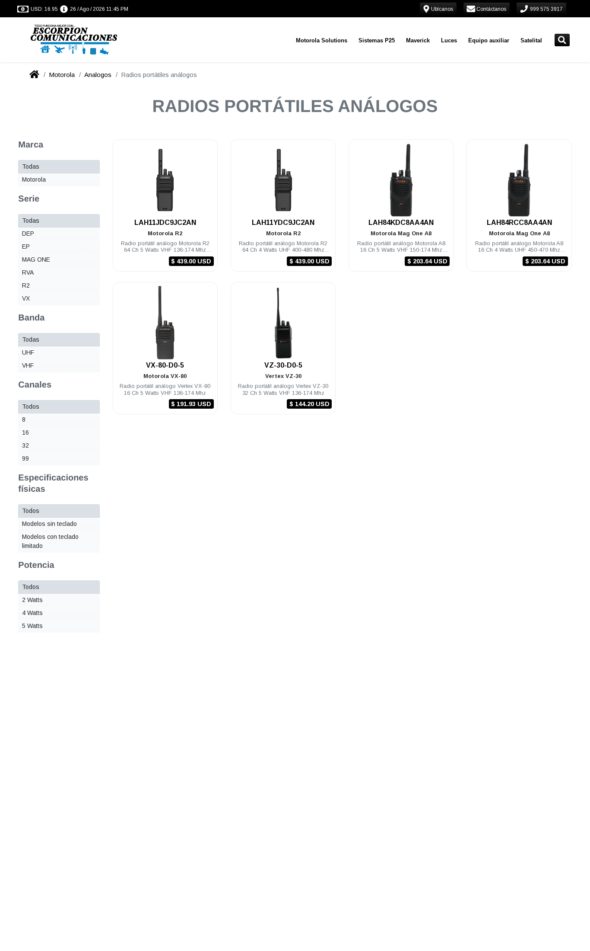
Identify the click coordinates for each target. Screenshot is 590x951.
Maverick (418, 40)
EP (26, 246)
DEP (28, 233)
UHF (28, 352)
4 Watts (32, 612)
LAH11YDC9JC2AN (283, 222)
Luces (449, 40)
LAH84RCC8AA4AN (519, 222)
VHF (28, 365)
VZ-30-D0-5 (283, 365)
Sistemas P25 (376, 40)
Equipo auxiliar (488, 40)
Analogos (97, 74)
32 (25, 445)
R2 (26, 285)
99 (25, 458)
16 (25, 432)
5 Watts (32, 625)
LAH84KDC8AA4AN (401, 222)
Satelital (531, 40)
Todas (30, 166)
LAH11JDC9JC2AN (165, 222)
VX (26, 298)
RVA (28, 272)
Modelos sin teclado (49, 523)
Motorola (62, 74)
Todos (30, 406)
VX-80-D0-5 (165, 365)
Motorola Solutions (321, 40)
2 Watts (32, 599)
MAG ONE (36, 259)
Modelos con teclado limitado (50, 541)
